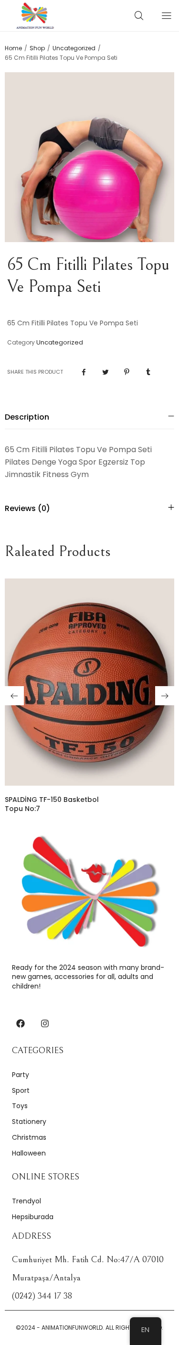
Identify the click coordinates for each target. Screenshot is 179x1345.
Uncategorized (74, 48)
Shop (37, 48)
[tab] (89, 417)
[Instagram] (44, 1023)
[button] (14, 695)
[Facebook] (20, 1023)
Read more (89, 771)
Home (13, 48)
